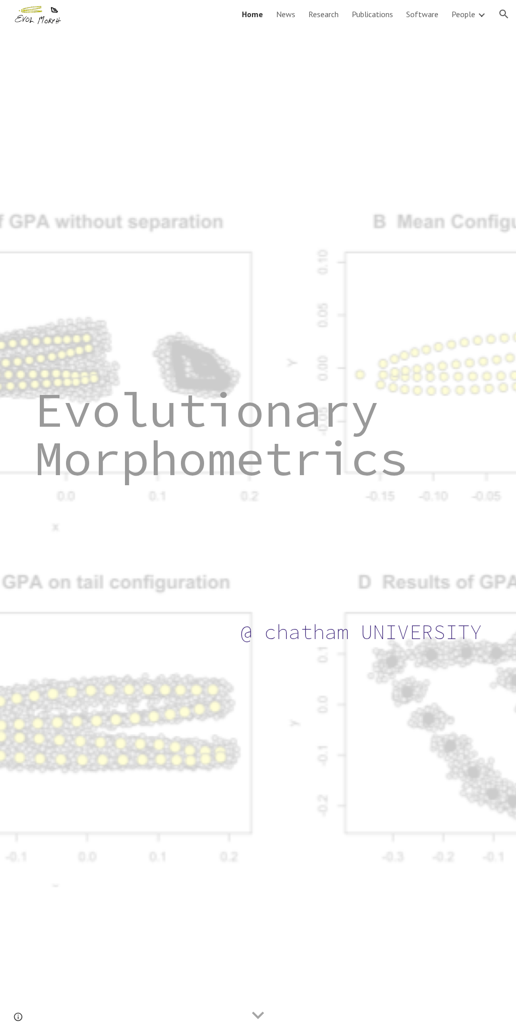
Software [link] (422, 14)
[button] (504, 14)
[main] (258, 517)
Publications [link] (372, 14)
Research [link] (323, 14)
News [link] (285, 14)
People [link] (463, 14)
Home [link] (252, 14)
